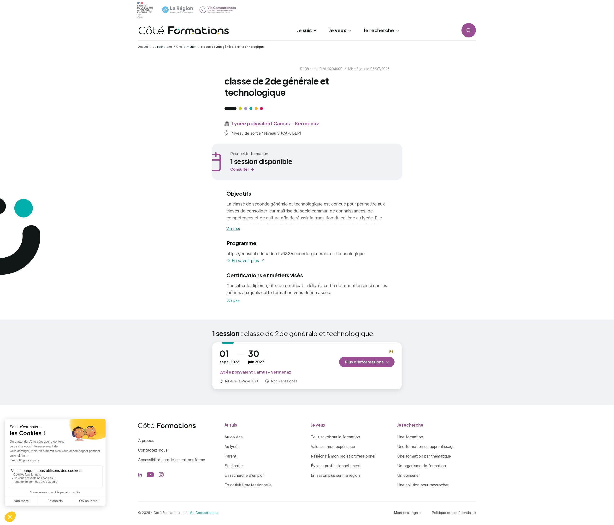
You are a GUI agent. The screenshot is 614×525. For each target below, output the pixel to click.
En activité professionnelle (248, 485)
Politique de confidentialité (454, 513)
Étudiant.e (233, 465)
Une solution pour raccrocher (423, 485)
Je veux (337, 30)
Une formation (410, 436)
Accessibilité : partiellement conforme (171, 459)
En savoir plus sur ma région (335, 475)
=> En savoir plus (242, 260)
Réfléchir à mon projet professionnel (343, 456)
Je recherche (378, 30)
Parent (230, 456)
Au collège (233, 436)
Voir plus (233, 228)
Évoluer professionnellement (336, 465)
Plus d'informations (364, 361)
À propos (146, 440)
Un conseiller (408, 475)
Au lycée (232, 446)
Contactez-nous (152, 450)
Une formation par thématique (424, 456)
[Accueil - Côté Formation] (183, 30)
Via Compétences (204, 513)
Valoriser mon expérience (333, 446)
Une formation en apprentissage (426, 446)
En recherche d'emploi (243, 475)
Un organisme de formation (421, 465)
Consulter (239, 169)
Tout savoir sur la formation (335, 436)
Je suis (304, 30)
